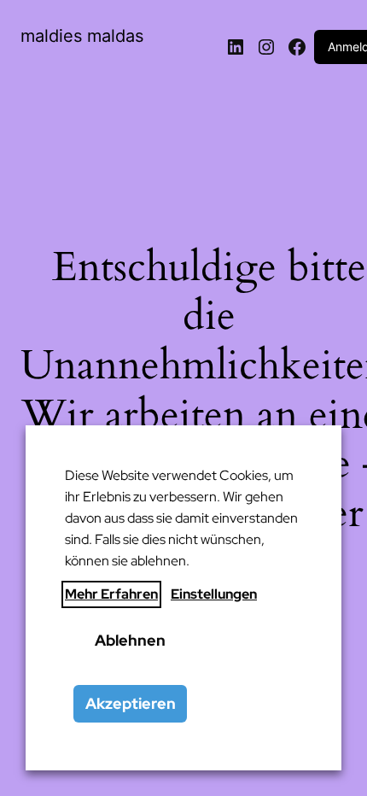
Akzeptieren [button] (130, 703)
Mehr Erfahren (111, 594)
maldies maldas (81, 36)
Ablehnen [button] (130, 640)
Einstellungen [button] (214, 594)
